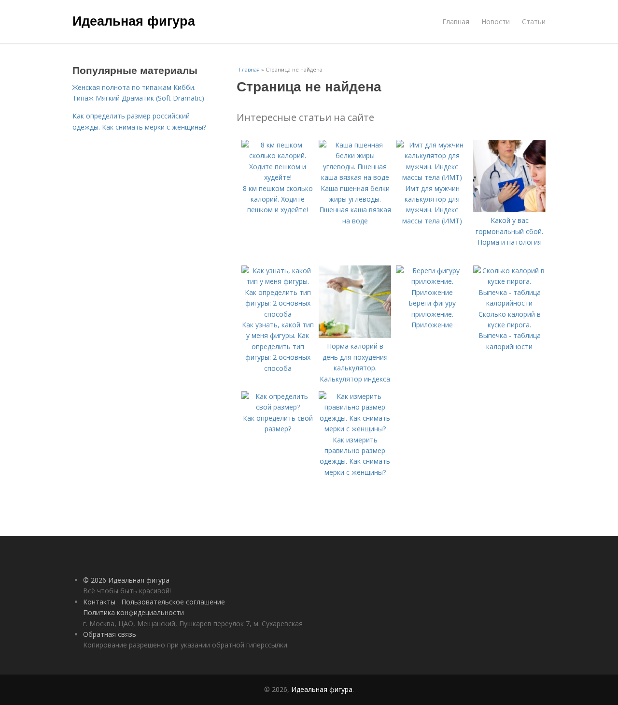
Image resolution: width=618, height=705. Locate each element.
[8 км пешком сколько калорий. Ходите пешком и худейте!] (277, 177)
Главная (455, 21)
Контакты (99, 601)
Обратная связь (109, 634)
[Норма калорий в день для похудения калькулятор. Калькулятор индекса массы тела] (355, 335)
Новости (495, 21)
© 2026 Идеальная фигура (126, 580)
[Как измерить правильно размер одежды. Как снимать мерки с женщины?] (355, 428)
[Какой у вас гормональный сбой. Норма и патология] (509, 209)
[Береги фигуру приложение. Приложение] (432, 292)
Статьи (534, 21)
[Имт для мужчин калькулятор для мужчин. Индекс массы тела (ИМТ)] (432, 177)
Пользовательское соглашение (173, 601)
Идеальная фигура (133, 20)
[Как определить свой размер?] (277, 406)
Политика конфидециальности (133, 612)
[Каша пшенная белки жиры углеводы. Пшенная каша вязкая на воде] (355, 177)
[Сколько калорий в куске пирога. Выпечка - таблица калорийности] (509, 303)
